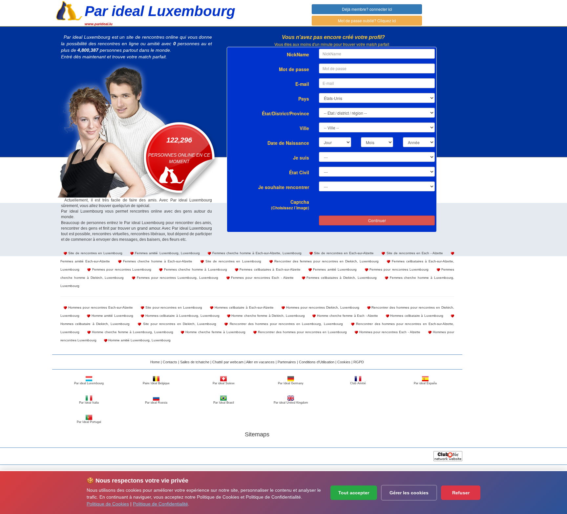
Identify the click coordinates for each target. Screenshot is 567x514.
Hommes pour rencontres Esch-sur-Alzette (100, 307)
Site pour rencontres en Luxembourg (173, 307)
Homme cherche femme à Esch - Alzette (347, 315)
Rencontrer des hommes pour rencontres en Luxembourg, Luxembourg (285, 324)
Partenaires (287, 362)
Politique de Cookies (108, 503)
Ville (304, 128)
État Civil (299, 172)
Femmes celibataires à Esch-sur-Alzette (269, 269)
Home (155, 362)
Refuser (461, 492)
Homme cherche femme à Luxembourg (214, 332)
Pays (303, 98)
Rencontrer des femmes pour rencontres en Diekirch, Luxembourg (326, 261)
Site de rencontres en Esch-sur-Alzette (343, 253)
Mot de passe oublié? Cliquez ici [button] (367, 20)
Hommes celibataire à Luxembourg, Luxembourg (181, 315)
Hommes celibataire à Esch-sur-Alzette (243, 307)
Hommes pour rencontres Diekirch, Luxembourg (322, 307)
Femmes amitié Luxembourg (334, 269)
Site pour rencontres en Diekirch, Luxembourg (178, 324)
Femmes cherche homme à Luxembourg (194, 269)
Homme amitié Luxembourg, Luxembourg (139, 340)
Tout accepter (353, 492)
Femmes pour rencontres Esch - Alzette (262, 277)
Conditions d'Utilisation (316, 362)
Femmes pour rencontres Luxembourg (121, 269)
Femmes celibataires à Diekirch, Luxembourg (341, 277)
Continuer (377, 220)
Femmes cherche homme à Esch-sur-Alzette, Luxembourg (256, 253)
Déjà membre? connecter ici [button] (367, 9)
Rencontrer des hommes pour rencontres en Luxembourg (302, 332)
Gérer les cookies (409, 492)
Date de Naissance (288, 143)
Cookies (343, 362)
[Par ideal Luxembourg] (69, 10)
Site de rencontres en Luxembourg (94, 253)
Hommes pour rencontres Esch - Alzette (389, 332)
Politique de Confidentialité (160, 503)
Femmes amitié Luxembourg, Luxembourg (167, 253)
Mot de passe (294, 69)
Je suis (301, 157)
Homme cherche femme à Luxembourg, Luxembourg (132, 332)
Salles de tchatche (194, 362)
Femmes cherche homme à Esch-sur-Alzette (156, 261)
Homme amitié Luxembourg (111, 315)
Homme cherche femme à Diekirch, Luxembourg (267, 315)
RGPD (358, 362)
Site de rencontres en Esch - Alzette (414, 253)
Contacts (170, 362)
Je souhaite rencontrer (283, 187)
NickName (298, 54)
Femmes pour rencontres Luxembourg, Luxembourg (176, 277)
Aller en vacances (260, 362)
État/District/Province (285, 113)
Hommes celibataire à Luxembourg (416, 315)
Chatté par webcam (227, 362)
